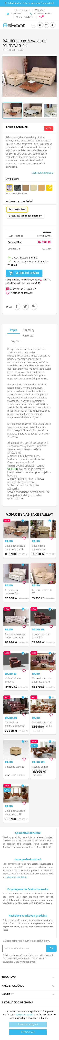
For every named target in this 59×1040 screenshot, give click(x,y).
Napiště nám (15, 13)
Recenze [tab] (28, 335)
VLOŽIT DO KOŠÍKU (24, 273)
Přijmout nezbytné (28, 1024)
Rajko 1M (10, 673)
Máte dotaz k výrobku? (21, 289)
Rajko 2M (38, 629)
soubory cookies (25, 1014)
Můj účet (39, 10)
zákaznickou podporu (16, 877)
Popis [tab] (13, 330)
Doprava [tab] (15, 341)
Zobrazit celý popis (42, 172)
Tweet (25, 306)
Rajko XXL (38, 762)
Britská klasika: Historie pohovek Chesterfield (29, 3)
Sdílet (16, 306)
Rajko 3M (11, 718)
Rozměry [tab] (28, 330)
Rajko (9, 541)
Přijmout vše (28, 1032)
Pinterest (33, 306)
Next (52, 79)
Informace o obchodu (17, 1002)
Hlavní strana (22, 10)
